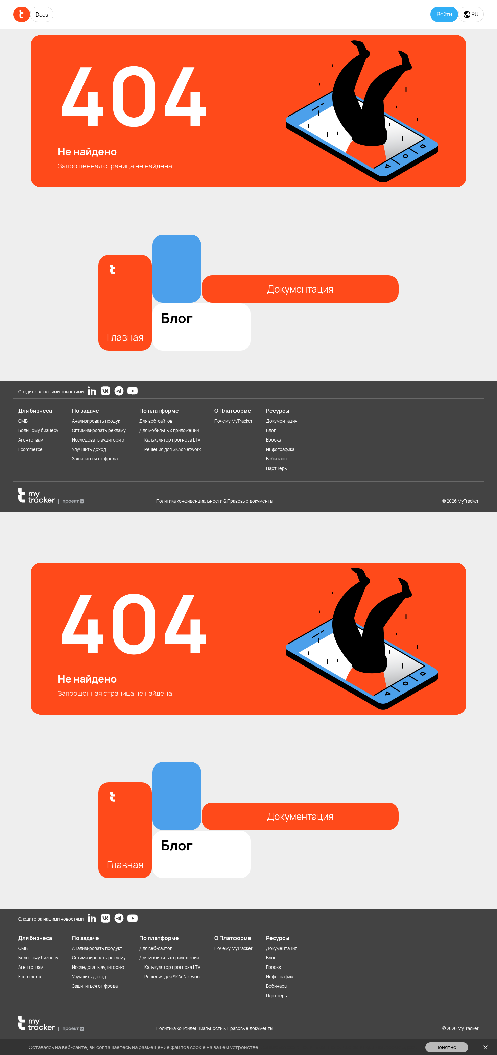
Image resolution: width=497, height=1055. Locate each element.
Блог (271, 430)
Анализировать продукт (97, 421)
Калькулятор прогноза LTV (172, 440)
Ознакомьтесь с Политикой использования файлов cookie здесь (339, 1047)
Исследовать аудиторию (98, 440)
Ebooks (273, 440)
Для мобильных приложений (169, 430)
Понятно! (446, 1047)
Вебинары (276, 459)
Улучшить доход (89, 449)
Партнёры (277, 468)
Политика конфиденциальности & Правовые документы (214, 501)
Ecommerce (30, 449)
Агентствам (30, 440)
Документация (281, 421)
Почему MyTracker (233, 421)
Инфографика (280, 449)
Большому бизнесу (38, 430)
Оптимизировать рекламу (99, 430)
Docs (42, 14)
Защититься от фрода (95, 459)
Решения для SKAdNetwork (172, 449)
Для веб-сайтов (155, 421)
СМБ (23, 421)
